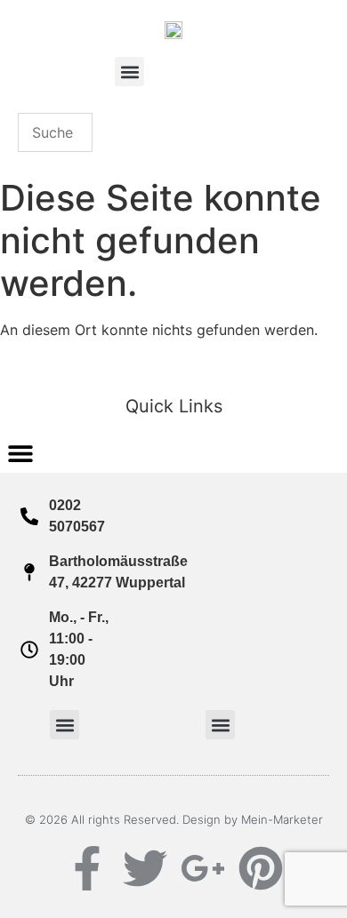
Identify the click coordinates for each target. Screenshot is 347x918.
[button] (129, 71)
